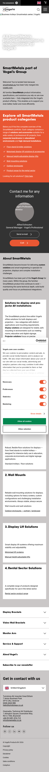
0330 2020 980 (9, 703)
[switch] (42, 389)
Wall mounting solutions (17, 161)
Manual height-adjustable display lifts (22, 156)
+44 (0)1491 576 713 (12, 718)
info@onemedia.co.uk (12, 720)
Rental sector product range (16, 593)
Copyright (6, 746)
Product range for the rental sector (21, 170)
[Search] (39, 3)
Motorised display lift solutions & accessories (26, 151)
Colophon (6, 765)
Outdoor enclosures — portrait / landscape (22, 511)
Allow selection (24, 429)
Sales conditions (9, 761)
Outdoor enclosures (15, 166)
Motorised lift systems (14, 552)
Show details (36, 414)
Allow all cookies (24, 421)
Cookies (6, 757)
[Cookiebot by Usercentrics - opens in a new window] (35, 341)
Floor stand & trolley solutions (19, 147)
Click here (29, 176)
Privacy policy (8, 750)
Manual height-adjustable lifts (17, 557)
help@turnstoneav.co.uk (13, 705)
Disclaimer (6, 754)
